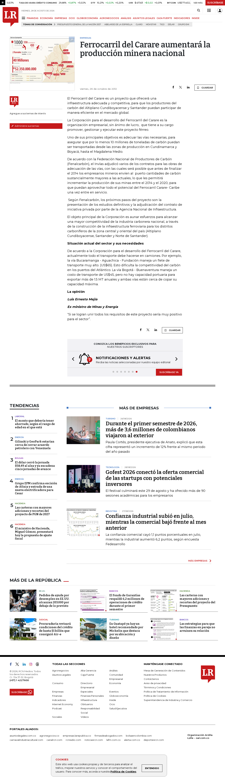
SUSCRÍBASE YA (169, 372)
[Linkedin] (188, 87)
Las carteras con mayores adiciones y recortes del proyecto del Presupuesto (197, 601)
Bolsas (19, 458)
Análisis (113, 670)
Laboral (19, 416)
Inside (112, 700)
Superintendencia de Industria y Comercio (168, 700)
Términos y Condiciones (157, 687)
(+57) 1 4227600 (19, 680)
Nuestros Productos (155, 674)
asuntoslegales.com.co (23, 735)
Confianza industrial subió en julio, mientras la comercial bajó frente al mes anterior (156, 522)
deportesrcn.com (154, 739)
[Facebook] (173, 87)
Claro (139, 24)
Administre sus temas (26, 125)
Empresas (57, 691)
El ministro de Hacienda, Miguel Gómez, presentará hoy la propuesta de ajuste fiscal (34, 533)
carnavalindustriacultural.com (26, 739)
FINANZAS (32, 18)
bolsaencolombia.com (139, 735)
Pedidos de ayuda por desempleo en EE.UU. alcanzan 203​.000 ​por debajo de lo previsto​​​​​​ (54, 601)
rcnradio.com (73, 739)
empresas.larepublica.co (77, 735)
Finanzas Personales (92, 695)
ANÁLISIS (126, 18)
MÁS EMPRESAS (197, 560)
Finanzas (57, 695)
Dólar (171, 24)
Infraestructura (89, 700)
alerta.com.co (132, 739)
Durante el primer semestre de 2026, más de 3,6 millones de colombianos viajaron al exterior (151, 429)
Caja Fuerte (87, 674)
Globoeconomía (118, 695)
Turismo (114, 619)
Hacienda (20, 503)
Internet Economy (62, 704)
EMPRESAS (61, 18)
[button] (72, 359)
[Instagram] (32, 665)
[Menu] (24, 18)
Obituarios (87, 704)
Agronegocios (60, 670)
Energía (19, 437)
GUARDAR (207, 87)
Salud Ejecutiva (118, 708)
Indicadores (59, 700)
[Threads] (39, 665)
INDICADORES (182, 18)
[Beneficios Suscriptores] (209, 10)
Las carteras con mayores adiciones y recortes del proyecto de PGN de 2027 (33, 511)
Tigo (162, 24)
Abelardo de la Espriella (118, 24)
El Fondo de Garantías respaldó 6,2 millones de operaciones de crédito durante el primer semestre (126, 602)
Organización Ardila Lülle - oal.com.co (200, 736)
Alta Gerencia (88, 670)
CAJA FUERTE (164, 18)
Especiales (87, 691)
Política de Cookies (123, 771)
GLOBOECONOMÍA (87, 18)
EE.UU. (42, 591)
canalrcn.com (54, 739)
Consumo (57, 683)
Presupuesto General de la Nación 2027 (79, 24)
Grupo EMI (183, 24)
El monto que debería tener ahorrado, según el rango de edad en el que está (35, 424)
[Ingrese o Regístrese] (219, 10)
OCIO (72, 18)
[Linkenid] (25, 665)
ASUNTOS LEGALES (144, 18)
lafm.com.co (113, 739)
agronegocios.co (49, 735)
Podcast (57, 708)
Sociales (57, 716)
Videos (85, 716)
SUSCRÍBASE (215, 2)
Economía (115, 683)
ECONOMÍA (46, 18)
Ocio (112, 704)
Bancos (113, 591)
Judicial (43, 619)
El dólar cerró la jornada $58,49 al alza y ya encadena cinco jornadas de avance (35, 466)
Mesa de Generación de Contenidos (164, 670)
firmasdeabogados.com (108, 735)
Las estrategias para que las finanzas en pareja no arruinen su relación (197, 627)
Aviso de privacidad (155, 683)
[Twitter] (180, 87)
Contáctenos (151, 679)
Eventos (113, 691)
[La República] (10, 17)
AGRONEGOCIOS (109, 18)
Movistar (151, 24)
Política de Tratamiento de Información (166, 691)
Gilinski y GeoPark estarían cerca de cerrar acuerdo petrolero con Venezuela (34, 445)
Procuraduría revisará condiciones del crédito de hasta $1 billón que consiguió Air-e (56, 629)
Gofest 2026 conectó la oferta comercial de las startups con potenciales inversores (155, 478)
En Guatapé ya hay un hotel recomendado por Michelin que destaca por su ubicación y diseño (126, 630)
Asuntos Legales (61, 674)
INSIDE (196, 18)
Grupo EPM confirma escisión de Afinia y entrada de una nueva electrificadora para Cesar (36, 488)
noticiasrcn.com (94, 739)
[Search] (198, 10)
